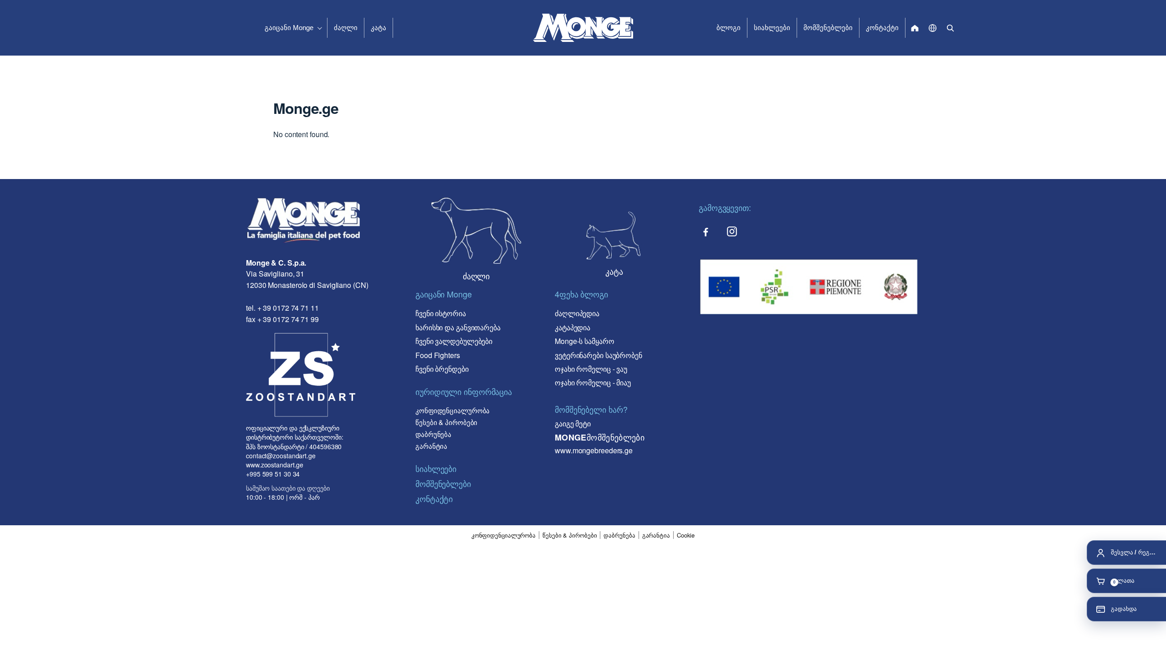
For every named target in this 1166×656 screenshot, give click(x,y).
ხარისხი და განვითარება (458, 327)
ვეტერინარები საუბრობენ (598, 355)
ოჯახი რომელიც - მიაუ (593, 382)
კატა (378, 27)
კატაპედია (572, 327)
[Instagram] (732, 231)
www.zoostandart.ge (274, 464)
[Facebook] (705, 231)
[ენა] (932, 28)
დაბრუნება (433, 434)
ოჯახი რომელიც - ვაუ (591, 369)
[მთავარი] (915, 28)
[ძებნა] (950, 28)
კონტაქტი (882, 27)
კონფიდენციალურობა (452, 410)
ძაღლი (346, 27)
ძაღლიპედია (577, 313)
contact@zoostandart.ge (281, 455)
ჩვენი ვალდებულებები (453, 341)
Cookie (686, 535)
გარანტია (431, 446)
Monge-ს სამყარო (584, 341)
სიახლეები (772, 27)
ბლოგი (728, 27)
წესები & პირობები (446, 422)
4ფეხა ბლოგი (581, 293)
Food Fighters (437, 355)
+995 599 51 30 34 (273, 473)
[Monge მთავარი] (583, 28)
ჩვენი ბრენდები (442, 369)
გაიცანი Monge (289, 27)
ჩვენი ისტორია (440, 313)
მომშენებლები (828, 27)
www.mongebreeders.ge (594, 450)
